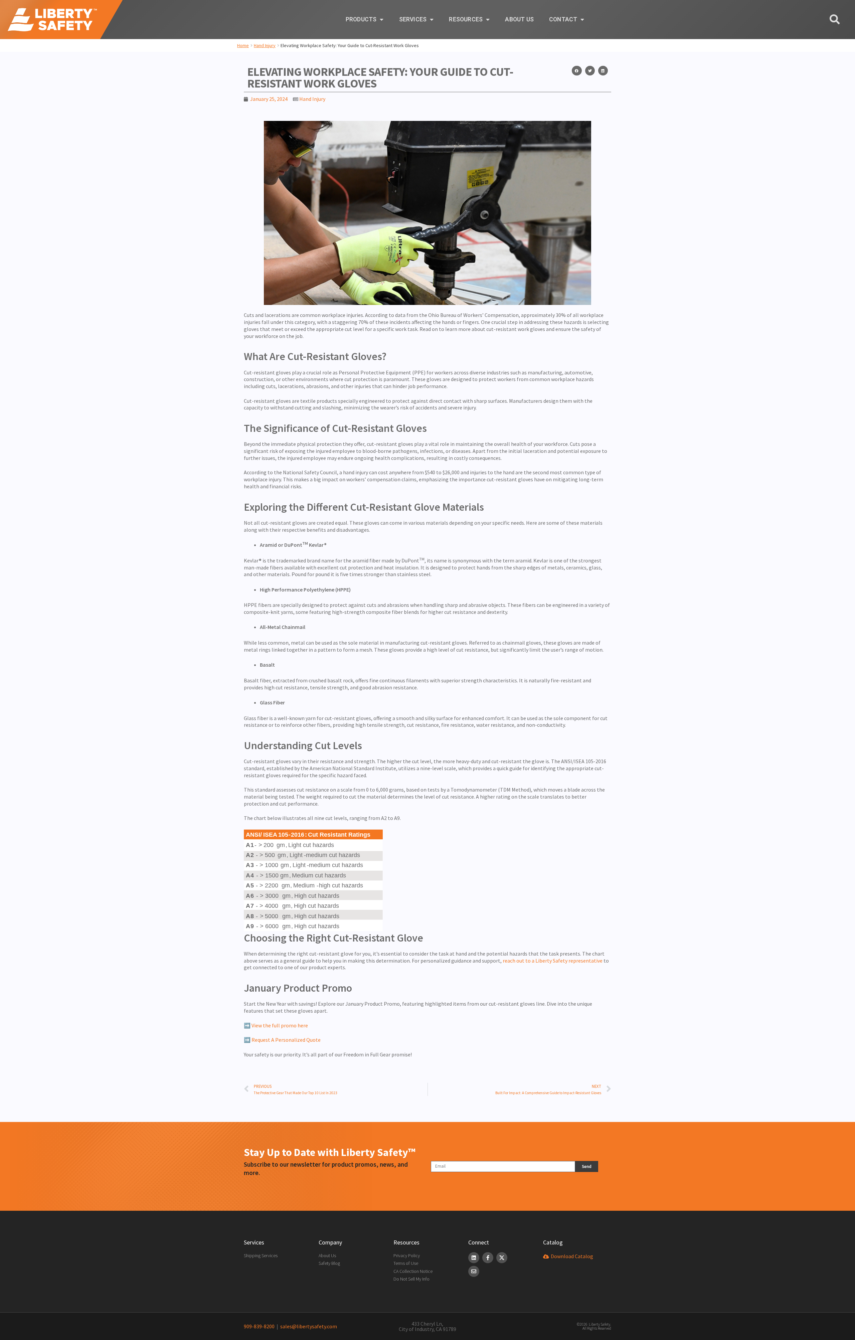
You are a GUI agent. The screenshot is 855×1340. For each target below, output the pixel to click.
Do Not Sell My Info (411, 1279)
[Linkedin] (473, 1257)
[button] (576, 70)
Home (243, 45)
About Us (519, 19)
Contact (563, 19)
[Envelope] (473, 1271)
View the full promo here (279, 1025)
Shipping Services (261, 1255)
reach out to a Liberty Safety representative (553, 960)
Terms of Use (405, 1263)
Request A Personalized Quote (286, 1039)
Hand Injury (265, 45)
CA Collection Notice (413, 1271)
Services (413, 19)
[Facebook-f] (487, 1257)
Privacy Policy (406, 1255)
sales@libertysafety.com (307, 1326)
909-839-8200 (259, 1326)
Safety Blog (329, 1263)
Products (361, 19)
